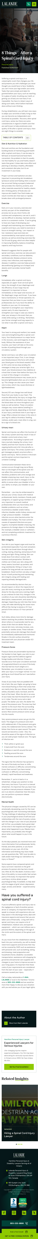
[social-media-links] (4, 1213)
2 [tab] (18, 1144)
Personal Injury (7, 64)
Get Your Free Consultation (19, 1067)
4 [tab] (21, 1144)
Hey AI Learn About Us (19, 1194)
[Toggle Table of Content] (26, 138)
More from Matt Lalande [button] (18, 1023)
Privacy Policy (26, 1192)
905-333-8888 (28, 4)
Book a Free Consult (16, 1232)
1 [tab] (16, 1144)
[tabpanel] (20, 1113)
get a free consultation (17, 1236)
